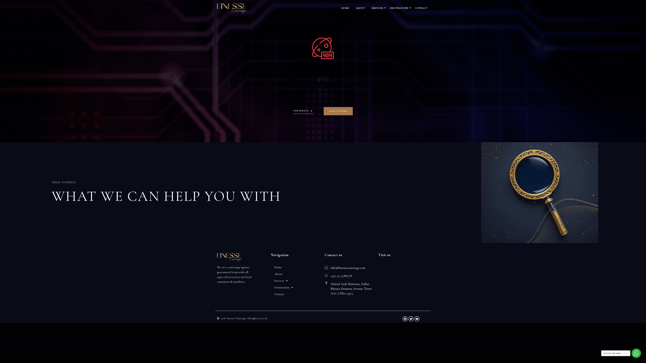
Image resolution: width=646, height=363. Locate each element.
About (360, 8)
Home (345, 8)
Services (377, 8)
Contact (421, 8)
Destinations (399, 8)
